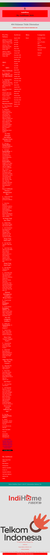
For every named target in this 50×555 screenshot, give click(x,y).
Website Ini (5, 326)
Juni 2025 (16, 65)
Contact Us (4, 469)
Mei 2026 (16, 44)
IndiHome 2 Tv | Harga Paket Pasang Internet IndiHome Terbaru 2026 (7, 41)
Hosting (39, 39)
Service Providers (41, 42)
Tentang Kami (5, 465)
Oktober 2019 (17, 102)
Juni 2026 (16, 42)
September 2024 (17, 78)
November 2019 (17, 99)
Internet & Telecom (41, 38)
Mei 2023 (16, 82)
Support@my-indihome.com (25, 547)
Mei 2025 (16, 67)
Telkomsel (40, 49)
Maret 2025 (16, 70)
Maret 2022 (16, 93)
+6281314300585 (25, 549)
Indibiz (3, 478)
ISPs (39, 43)
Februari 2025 (17, 72)
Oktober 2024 (17, 76)
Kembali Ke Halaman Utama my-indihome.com (25, 27)
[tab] (25, 8)
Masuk (27, 38)
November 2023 (17, 80)
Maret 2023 (16, 85)
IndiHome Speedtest (6, 467)
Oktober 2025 (17, 59)
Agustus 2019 (17, 104)
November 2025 (17, 57)
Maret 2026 (16, 48)
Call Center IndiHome (6, 474)
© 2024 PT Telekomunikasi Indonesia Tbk (31, 484)
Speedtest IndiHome (6, 472)
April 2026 (16, 46)
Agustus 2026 (17, 38)
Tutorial (39, 55)
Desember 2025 (17, 55)
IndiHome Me (5, 476)
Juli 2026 (16, 40)
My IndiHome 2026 (25, 15)
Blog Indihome (5, 463)
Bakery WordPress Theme (15, 484)
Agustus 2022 (17, 91)
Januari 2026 (17, 52)
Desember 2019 (17, 97)
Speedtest (40, 52)
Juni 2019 (16, 106)
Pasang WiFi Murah (42, 47)
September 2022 (17, 89)
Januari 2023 (17, 87)
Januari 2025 (17, 74)
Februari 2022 (17, 95)
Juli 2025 (16, 63)
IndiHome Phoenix (6, 84)
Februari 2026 (17, 50)
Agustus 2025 (17, 61)
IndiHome (40, 45)
